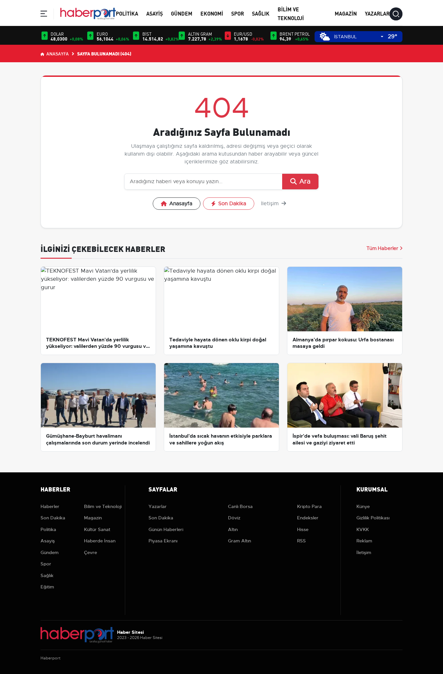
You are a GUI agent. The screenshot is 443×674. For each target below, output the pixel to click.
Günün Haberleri (166, 529)
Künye (363, 506)
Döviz (234, 518)
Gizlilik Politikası (372, 518)
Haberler (50, 506)
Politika (127, 13)
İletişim (270, 203)
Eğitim (47, 587)
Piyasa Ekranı (163, 541)
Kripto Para (309, 506)
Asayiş (154, 13)
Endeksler (307, 518)
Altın (233, 529)
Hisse (302, 529)
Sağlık (260, 13)
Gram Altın (239, 541)
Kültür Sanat (97, 529)
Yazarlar (377, 13)
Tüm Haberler (382, 248)
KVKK (362, 529)
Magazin (346, 13)
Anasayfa (57, 53)
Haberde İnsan (99, 541)
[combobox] (359, 36)
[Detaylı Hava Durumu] (325, 36)
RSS (301, 541)
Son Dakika (232, 203)
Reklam (364, 541)
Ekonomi (211, 13)
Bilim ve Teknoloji (103, 506)
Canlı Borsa (240, 506)
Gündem (181, 13)
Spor (237, 13)
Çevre (90, 552)
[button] (44, 14)
